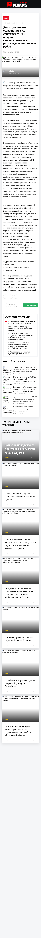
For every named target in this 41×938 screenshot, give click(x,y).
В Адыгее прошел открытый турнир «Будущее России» (19, 639)
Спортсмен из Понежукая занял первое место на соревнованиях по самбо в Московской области (18, 731)
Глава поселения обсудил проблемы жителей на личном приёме (20, 496)
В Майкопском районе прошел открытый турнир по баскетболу (20, 683)
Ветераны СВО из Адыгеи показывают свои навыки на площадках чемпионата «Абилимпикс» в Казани (19, 593)
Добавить (12, 305)
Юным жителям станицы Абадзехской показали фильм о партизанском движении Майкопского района (20, 544)
